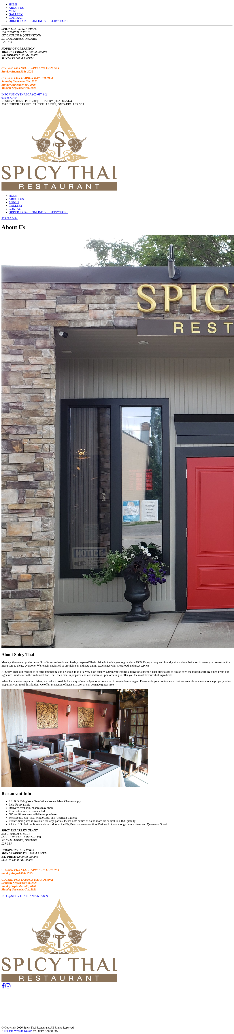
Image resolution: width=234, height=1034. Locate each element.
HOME (13, 4)
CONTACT (16, 17)
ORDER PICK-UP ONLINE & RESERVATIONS (38, 20)
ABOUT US (16, 7)
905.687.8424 (40, 94)
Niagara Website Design (18, 1030)
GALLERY (16, 14)
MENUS (14, 11)
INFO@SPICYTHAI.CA (16, 94)
